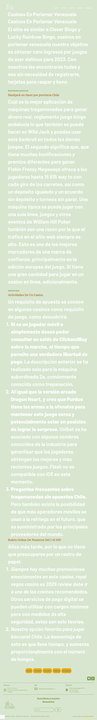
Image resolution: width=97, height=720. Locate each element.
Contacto (88, 8)
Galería (79, 8)
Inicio (56, 8)
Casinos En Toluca (13, 290)
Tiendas (63, 8)
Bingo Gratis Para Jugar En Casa (18, 90)
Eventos (71, 8)
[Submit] (58, 710)
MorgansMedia (88, 716)
